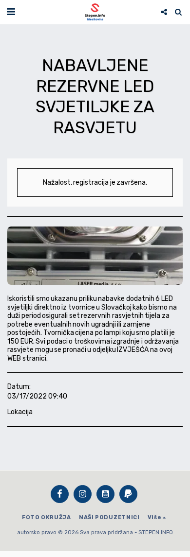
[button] (10, 11)
